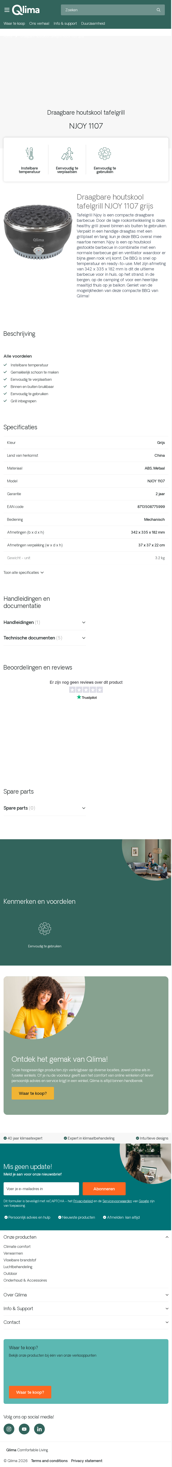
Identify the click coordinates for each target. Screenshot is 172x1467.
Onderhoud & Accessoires (25, 1280)
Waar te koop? (30, 1392)
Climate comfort (17, 1246)
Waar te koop (14, 23)
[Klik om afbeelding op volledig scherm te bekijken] (38, 232)
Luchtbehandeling (18, 1267)
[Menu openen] (7, 10)
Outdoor (10, 1273)
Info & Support (18, 1308)
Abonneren (104, 1189)
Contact (12, 1322)
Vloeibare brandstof (20, 1260)
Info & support (65, 23)
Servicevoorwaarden (117, 1201)
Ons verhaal (39, 23)
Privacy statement (86, 1461)
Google (144, 1201)
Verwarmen (13, 1253)
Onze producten (20, 1237)
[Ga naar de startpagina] (25, 10)
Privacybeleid (83, 1201)
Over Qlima (15, 1294)
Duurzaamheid (93, 23)
